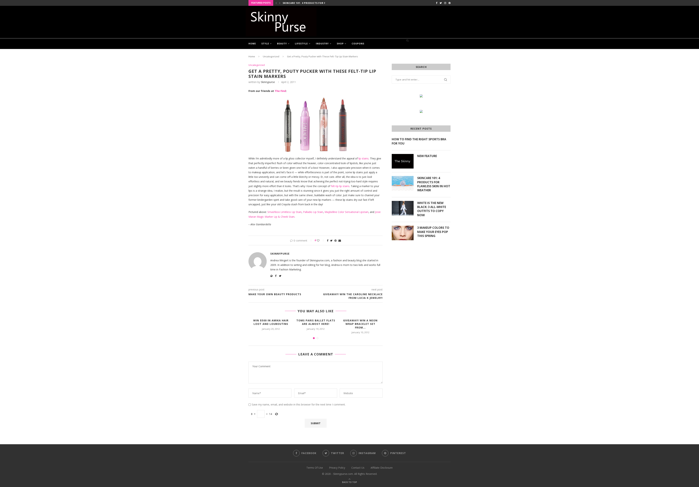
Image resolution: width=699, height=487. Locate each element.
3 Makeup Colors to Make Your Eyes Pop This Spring (433, 232)
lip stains (363, 158)
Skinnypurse (268, 82)
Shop (340, 43)
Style (265, 43)
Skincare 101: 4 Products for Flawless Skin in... (316, 3)
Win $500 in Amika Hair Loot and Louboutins (271, 322)
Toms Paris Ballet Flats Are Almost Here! (315, 322)
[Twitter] (441, 3)
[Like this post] (320, 240)
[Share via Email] (339, 240)
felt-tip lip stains (340, 186)
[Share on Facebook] (327, 240)
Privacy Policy (337, 467)
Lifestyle (301, 43)
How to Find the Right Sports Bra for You (419, 141)
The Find (280, 91)
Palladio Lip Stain (313, 212)
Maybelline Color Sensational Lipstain (346, 212)
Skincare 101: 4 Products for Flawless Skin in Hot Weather (433, 184)
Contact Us (357, 467)
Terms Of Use (314, 467)
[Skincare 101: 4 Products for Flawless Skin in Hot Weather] (403, 183)
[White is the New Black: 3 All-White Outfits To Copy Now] (403, 208)
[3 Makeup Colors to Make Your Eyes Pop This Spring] (403, 233)
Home (252, 43)
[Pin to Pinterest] (335, 240)
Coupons (358, 43)
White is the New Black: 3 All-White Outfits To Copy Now (431, 209)
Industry (322, 43)
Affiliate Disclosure (382, 467)
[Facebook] (436, 3)
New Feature (427, 156)
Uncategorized (271, 56)
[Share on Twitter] (331, 240)
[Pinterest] (450, 3)
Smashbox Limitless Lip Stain (284, 212)
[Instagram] (445, 3)
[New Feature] (403, 161)
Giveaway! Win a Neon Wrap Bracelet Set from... (360, 324)
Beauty (282, 43)
